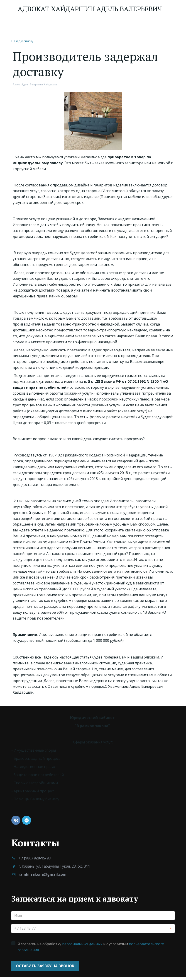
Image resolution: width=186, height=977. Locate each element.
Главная (23, 26)
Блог (121, 26)
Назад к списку (22, 41)
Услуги (74, 26)
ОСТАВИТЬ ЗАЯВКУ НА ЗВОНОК (45, 965)
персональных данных (82, 943)
